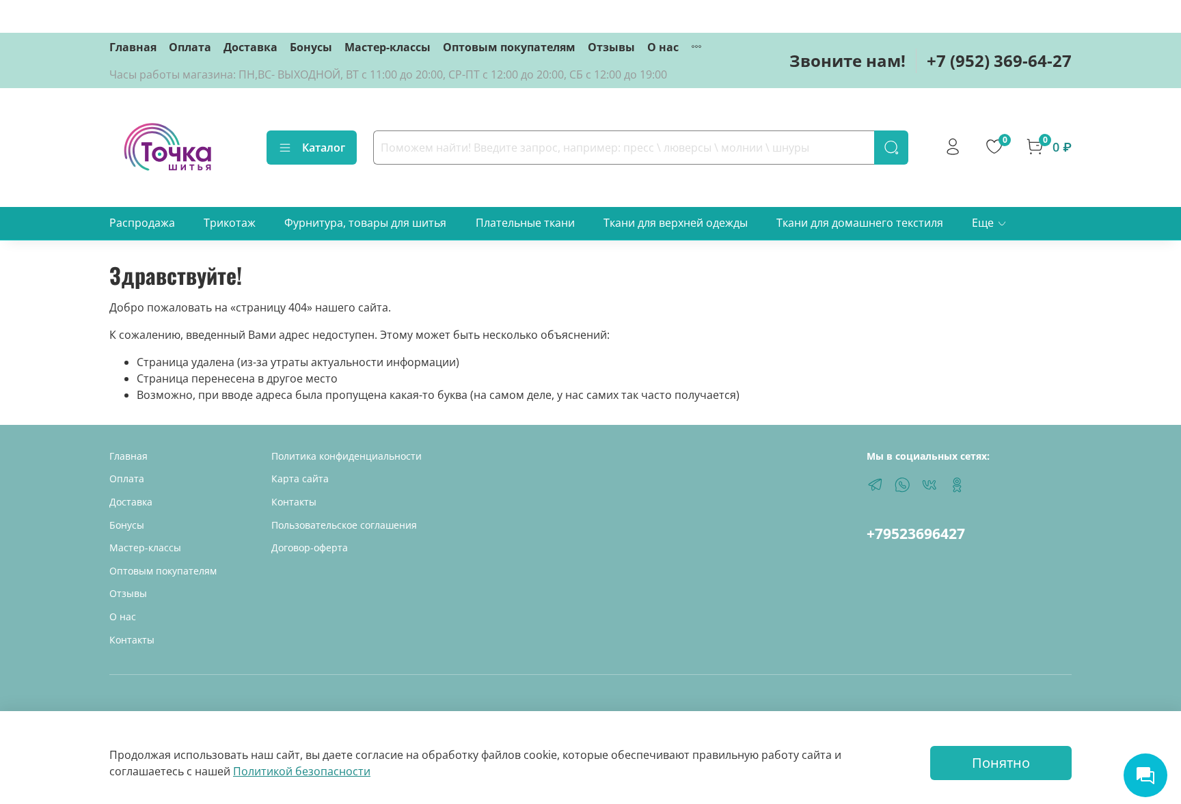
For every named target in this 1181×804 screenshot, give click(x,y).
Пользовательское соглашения (344, 524)
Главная (133, 47)
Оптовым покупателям (509, 47)
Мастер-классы (387, 47)
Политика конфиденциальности (346, 455)
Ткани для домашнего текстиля (859, 222)
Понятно (1001, 762)
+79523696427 (916, 533)
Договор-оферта (309, 547)
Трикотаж (230, 222)
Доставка (250, 47)
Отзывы (611, 47)
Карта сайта (300, 478)
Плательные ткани (525, 222)
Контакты (131, 639)
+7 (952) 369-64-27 (999, 60)
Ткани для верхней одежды (675, 222)
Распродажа (142, 222)
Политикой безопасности (301, 771)
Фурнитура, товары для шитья (365, 222)
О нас (663, 47)
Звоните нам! (847, 60)
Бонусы (311, 47)
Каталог (323, 147)
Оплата (190, 47)
